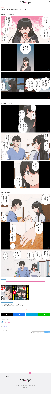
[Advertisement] (25, 348)
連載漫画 (7, 376)
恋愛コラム (3, 376)
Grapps (27, 387)
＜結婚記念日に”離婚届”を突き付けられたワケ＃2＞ (15, 4)
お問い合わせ (18, 385)
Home (2, 4)
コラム (11, 376)
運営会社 (30, 385)
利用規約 (33, 385)
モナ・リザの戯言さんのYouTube (7, 302)
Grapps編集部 (8, 322)
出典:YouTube (3, 279)
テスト (5, 4)
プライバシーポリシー (24, 385)
